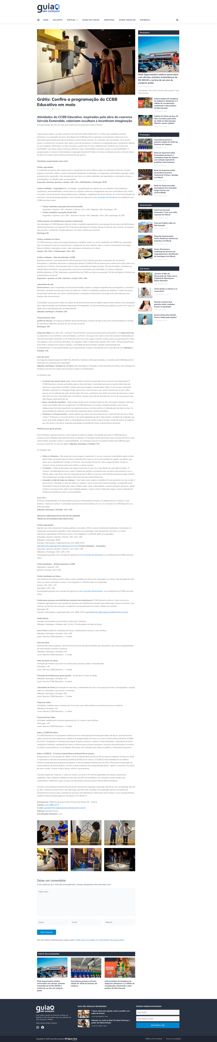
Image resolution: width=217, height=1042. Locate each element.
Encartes (57, 20)
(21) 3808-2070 (52, 805)
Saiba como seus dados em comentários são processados (99, 940)
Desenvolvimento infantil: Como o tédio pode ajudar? (165, 316)
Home (45, 20)
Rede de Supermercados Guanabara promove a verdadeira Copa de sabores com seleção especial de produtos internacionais (166, 157)
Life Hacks (144, 268)
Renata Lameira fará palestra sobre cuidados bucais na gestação (164, 304)
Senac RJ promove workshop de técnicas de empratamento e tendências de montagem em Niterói (166, 252)
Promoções (145, 135)
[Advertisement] (138, 8)
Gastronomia (146, 205)
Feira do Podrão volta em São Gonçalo (165, 224)
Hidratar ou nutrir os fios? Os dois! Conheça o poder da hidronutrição (110, 1021)
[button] (177, 20)
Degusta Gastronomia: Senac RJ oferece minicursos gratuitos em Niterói (166, 238)
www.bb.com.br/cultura (107, 197)
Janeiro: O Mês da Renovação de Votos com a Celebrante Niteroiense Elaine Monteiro (165, 277)
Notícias (71, 20)
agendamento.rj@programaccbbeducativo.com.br (58, 546)
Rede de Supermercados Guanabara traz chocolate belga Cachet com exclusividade (165, 189)
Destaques (145, 32)
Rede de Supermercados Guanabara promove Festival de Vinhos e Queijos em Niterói (166, 173)
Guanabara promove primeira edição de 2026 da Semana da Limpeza (84, 983)
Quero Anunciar (127, 20)
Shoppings (109, 20)
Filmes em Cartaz (90, 20)
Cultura (57, 109)
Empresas (145, 20)
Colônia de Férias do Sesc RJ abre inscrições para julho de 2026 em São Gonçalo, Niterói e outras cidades (166, 119)
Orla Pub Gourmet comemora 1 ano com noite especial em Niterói (165, 212)
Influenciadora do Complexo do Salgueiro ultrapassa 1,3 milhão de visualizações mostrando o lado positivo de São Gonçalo (119, 984)
